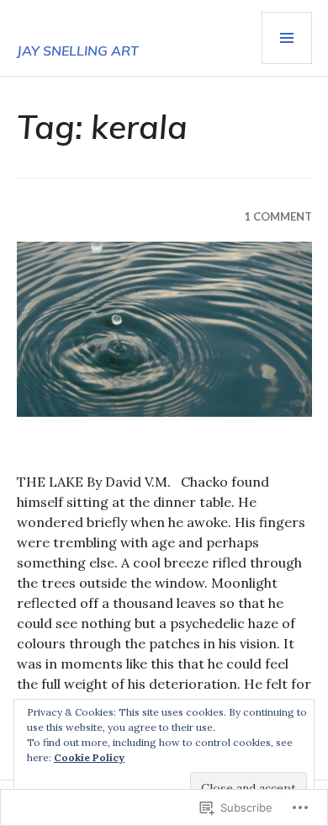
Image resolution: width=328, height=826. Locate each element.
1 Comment (278, 216)
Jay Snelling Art (78, 50)
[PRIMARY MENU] (287, 38)
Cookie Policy (89, 757)
